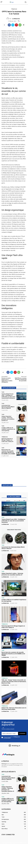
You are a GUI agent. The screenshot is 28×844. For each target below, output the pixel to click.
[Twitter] (12, 24)
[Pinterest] (16, 24)
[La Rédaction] (8, 18)
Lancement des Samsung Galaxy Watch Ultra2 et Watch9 (8, 407)
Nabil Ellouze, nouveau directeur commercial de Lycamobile (20, 379)
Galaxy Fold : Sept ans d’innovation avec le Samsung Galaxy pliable (14, 708)
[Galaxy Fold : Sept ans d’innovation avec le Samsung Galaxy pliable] (14, 696)
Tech (3, 392)
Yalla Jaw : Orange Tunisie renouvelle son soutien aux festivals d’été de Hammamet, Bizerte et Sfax (14, 681)
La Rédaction (16, 18)
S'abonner (22, 733)
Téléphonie (14, 9)
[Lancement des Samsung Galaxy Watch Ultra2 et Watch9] (21, 407)
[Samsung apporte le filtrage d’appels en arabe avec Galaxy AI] (21, 440)
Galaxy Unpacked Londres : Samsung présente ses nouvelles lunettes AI (8, 418)
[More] (23, 24)
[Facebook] (9, 24)
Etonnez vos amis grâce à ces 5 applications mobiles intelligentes (7, 380)
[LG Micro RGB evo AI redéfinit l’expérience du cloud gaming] (21, 429)
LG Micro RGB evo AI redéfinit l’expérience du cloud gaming (8, 429)
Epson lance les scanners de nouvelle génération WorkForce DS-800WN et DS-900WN (8, 452)
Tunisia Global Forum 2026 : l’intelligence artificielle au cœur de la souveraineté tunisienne (8, 396)
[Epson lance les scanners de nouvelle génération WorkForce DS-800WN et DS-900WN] (21, 451)
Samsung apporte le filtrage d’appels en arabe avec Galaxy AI (7, 440)
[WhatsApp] (20, 24)
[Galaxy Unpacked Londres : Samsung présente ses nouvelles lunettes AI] (21, 418)
